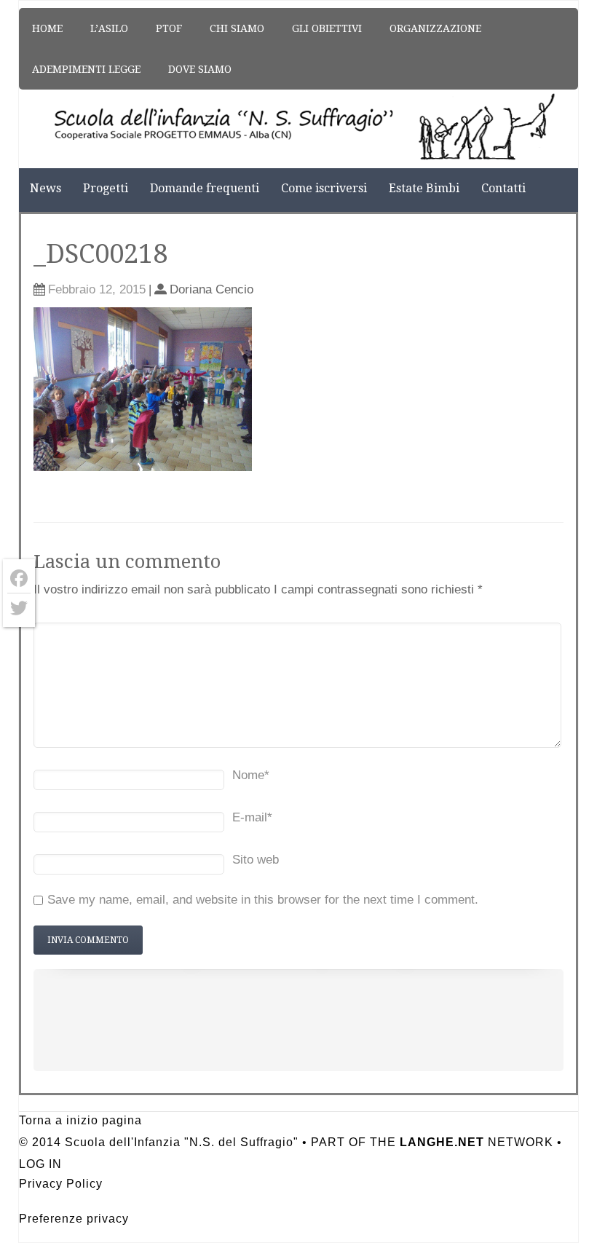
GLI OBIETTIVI (327, 28)
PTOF (169, 28)
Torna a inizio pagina (80, 1120)
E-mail (252, 817)
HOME (47, 28)
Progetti (105, 188)
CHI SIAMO (237, 28)
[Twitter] (19, 608)
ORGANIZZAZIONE (435, 28)
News (45, 188)
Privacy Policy (61, 1183)
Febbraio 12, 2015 (97, 289)
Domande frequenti (204, 188)
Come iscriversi (324, 188)
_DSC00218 (100, 253)
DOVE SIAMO (200, 69)
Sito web (255, 860)
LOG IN (40, 1164)
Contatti (503, 188)
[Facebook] (19, 578)
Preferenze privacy (74, 1218)
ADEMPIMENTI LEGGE (86, 69)
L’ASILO (109, 28)
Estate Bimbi (424, 188)
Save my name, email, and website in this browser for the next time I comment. (262, 900)
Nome (250, 775)
